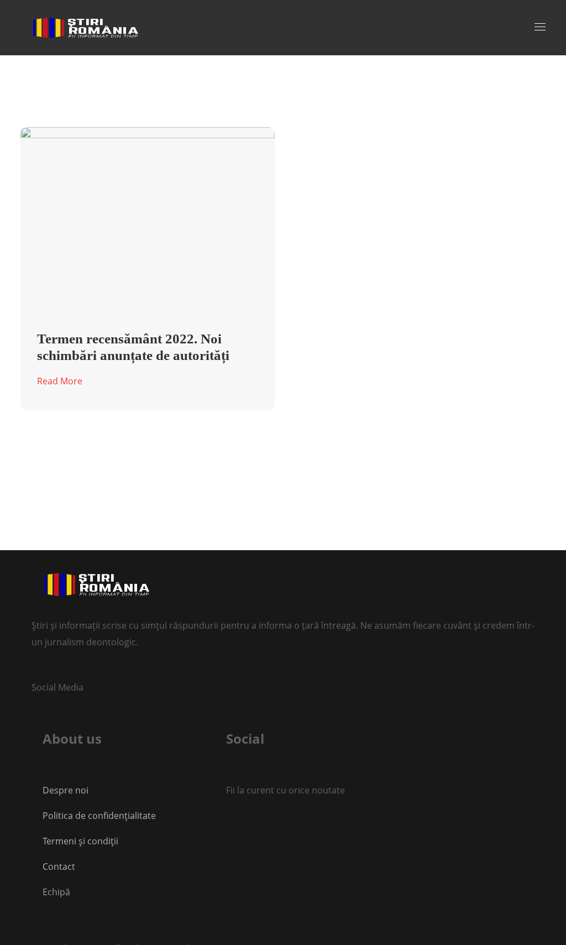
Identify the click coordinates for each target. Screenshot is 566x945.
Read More (59, 381)
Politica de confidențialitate (99, 816)
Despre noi (65, 790)
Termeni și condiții (80, 841)
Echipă (56, 892)
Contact (60, 866)
